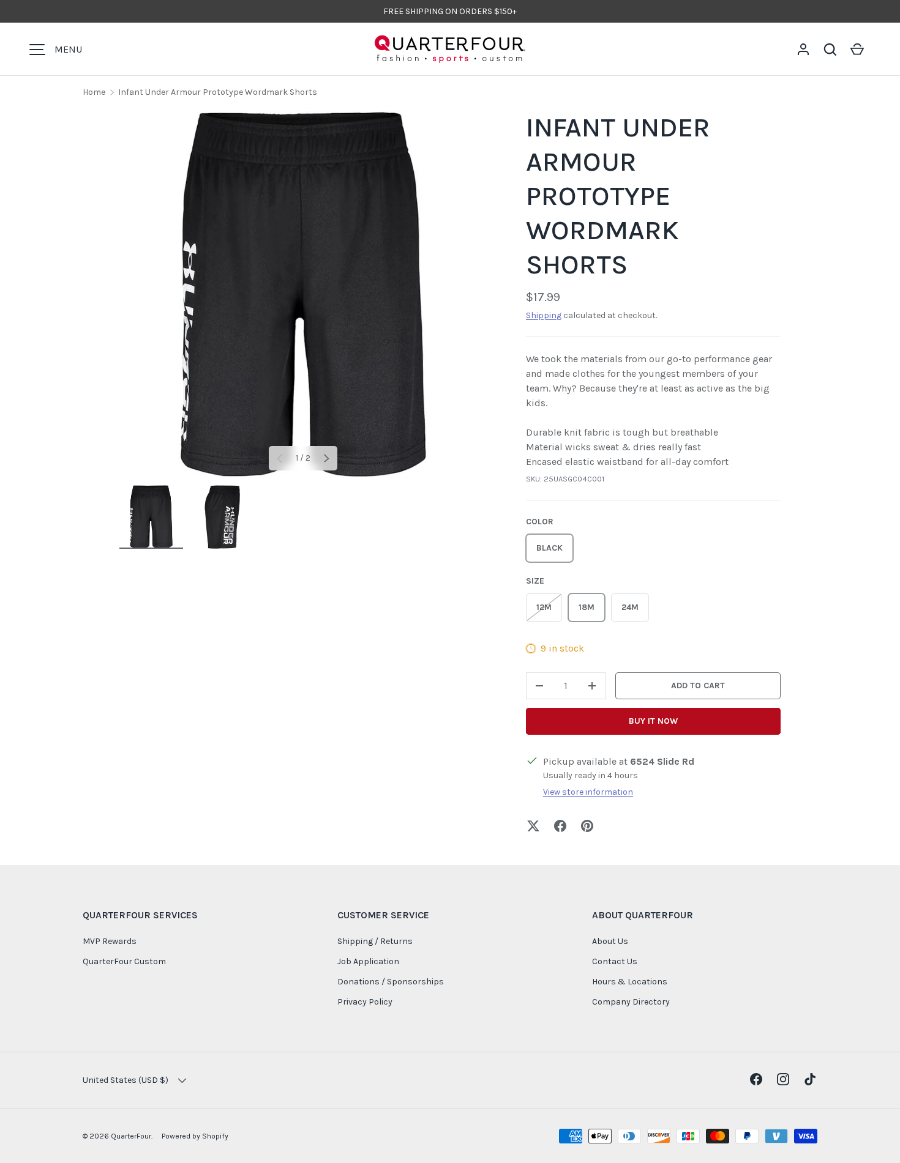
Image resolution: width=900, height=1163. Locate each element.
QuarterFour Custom (124, 961)
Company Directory (631, 1002)
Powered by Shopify (195, 1136)
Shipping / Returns (375, 941)
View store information (588, 792)
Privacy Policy (364, 1002)
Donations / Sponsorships (390, 981)
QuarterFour (131, 1136)
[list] (303, 294)
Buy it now (653, 721)
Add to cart (698, 685)
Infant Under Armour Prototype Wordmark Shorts (217, 92)
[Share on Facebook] (560, 825)
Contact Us (614, 961)
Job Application (368, 961)
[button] (830, 49)
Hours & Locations (629, 981)
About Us (610, 941)
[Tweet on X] (533, 825)
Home (94, 92)
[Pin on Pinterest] (587, 825)
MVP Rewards (110, 941)
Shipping (543, 315)
